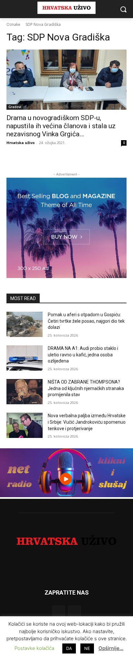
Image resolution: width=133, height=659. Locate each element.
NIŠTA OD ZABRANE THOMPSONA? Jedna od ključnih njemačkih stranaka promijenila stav (86, 388)
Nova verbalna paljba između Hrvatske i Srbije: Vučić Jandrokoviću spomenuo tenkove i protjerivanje (87, 422)
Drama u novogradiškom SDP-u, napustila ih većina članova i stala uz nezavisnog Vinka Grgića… (61, 126)
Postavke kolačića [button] (34, 648)
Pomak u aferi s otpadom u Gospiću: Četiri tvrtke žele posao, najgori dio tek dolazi (86, 321)
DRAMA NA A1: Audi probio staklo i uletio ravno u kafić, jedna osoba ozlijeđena (83, 354)
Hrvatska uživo (20, 142)
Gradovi (14, 107)
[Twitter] (74, 612)
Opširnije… (110, 648)
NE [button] (87, 648)
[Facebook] (58, 612)
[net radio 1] (66, 495)
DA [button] (69, 648)
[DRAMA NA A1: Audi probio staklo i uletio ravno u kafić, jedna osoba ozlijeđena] (24, 358)
